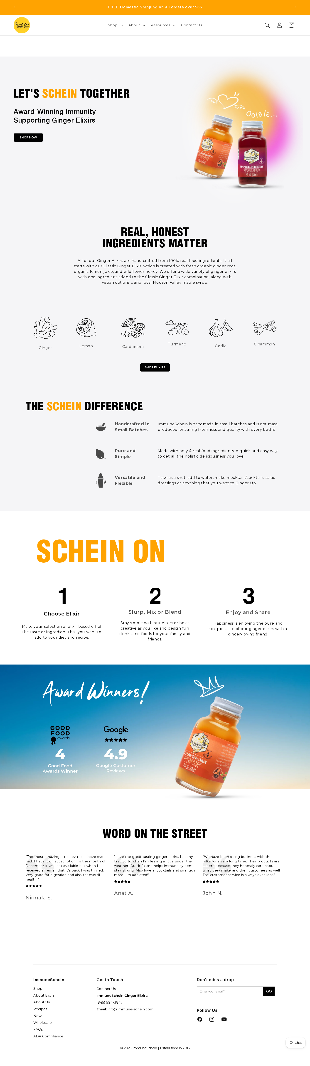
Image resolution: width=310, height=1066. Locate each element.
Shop (37, 988)
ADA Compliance (48, 1036)
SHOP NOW (28, 137)
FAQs (38, 1029)
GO (269, 991)
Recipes (40, 1009)
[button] (115, 25)
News (38, 1016)
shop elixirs (155, 367)
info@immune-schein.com (130, 1009)
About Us (41, 1002)
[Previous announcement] (15, 7)
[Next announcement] (295, 7)
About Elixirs (43, 995)
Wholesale (42, 1022)
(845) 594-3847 (109, 1002)
